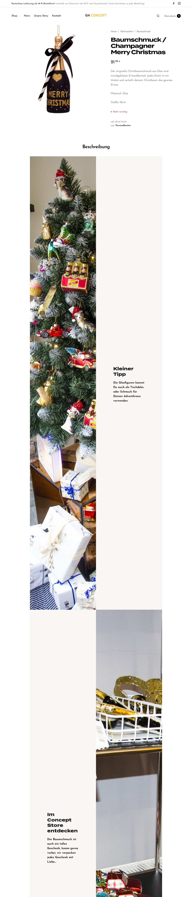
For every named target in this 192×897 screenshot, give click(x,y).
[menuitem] (18, 16)
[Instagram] (179, 3)
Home (114, 31)
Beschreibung (96, 147)
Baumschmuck (143, 31)
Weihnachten (126, 31)
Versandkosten (123, 125)
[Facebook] (173, 3)
